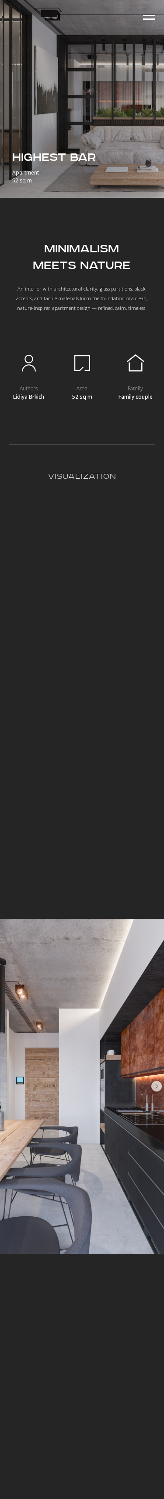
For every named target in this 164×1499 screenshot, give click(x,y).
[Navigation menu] (149, 17)
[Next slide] (156, 1086)
